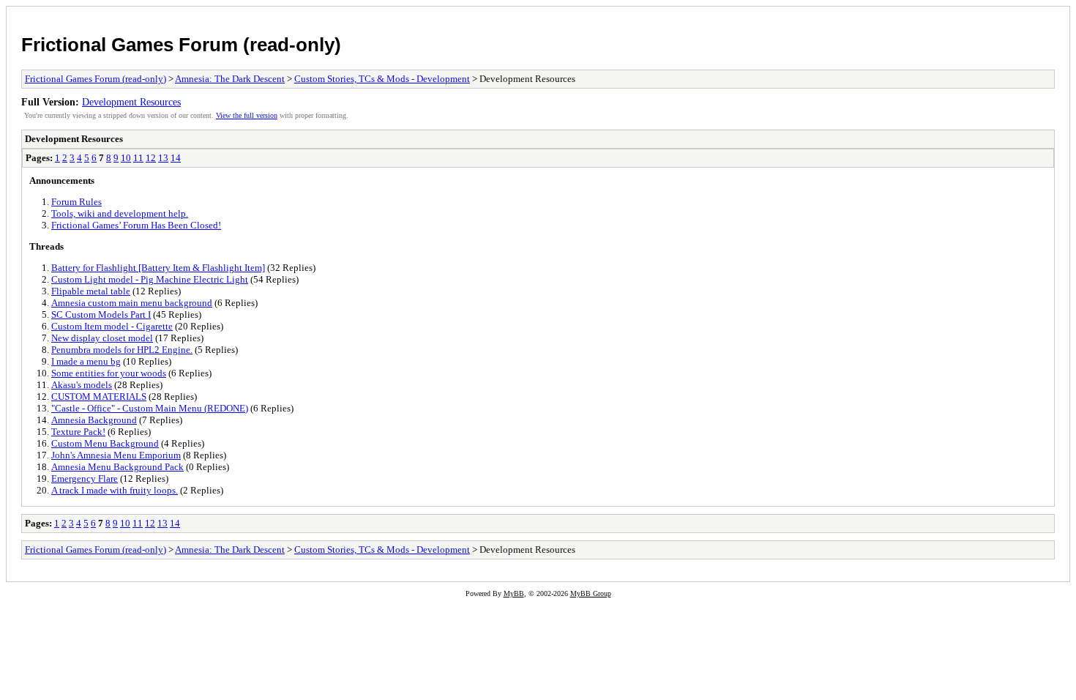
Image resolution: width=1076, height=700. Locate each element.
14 (176, 157)
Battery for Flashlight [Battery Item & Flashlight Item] (158, 267)
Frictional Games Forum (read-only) (181, 45)
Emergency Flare (84, 478)
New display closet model (102, 337)
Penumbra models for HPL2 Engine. (122, 349)
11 (138, 157)
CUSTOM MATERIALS (98, 396)
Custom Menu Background (105, 443)
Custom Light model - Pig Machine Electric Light (149, 279)
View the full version (246, 115)
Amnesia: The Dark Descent (230, 78)
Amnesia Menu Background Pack (117, 466)
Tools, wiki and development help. (119, 213)
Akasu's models (81, 384)
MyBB (514, 593)
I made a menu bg (86, 361)
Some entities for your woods (108, 373)
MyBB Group (590, 593)
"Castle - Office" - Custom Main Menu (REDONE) (149, 408)
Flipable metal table (90, 291)
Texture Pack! (78, 431)
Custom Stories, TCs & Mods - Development (382, 78)
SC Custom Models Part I (101, 314)
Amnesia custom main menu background (131, 302)
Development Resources (131, 102)
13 (163, 157)
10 (126, 157)
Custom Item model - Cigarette (112, 326)
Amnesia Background (94, 419)
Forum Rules (76, 201)
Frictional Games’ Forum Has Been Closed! (136, 225)
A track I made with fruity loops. (114, 490)
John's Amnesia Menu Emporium (116, 455)
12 (151, 157)
